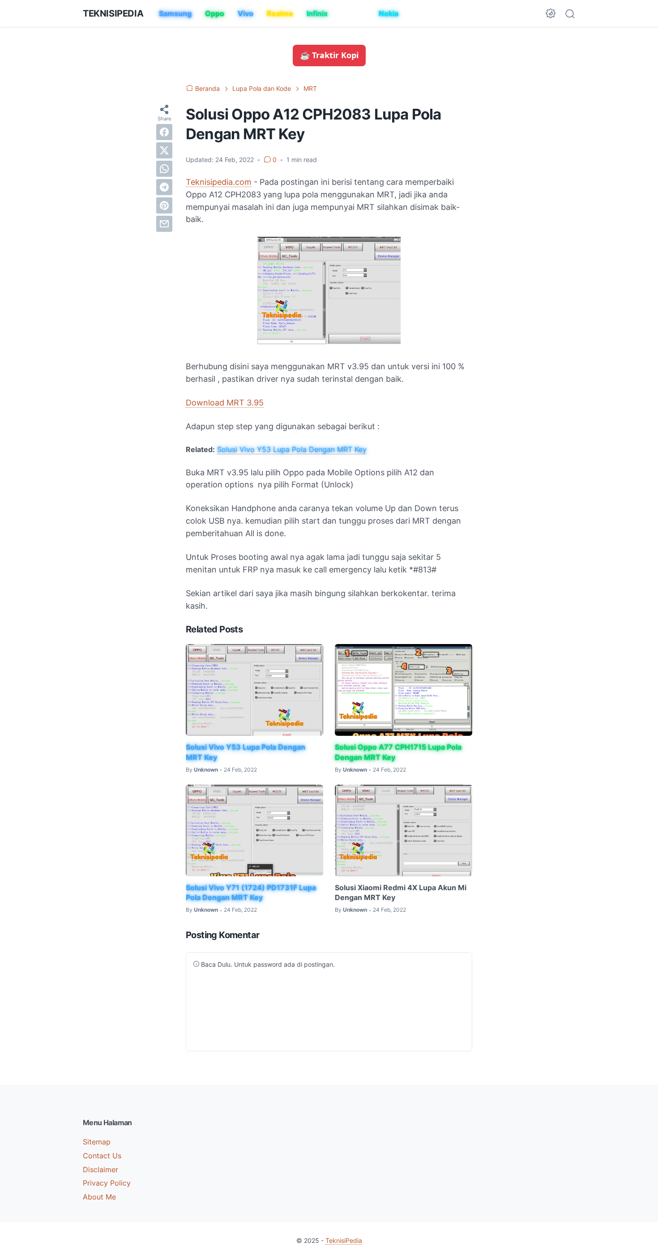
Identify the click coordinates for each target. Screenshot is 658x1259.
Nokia (388, 13)
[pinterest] (164, 205)
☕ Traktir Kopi (329, 55)
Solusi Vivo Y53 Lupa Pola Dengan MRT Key (292, 449)
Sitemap (97, 1141)
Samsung (175, 13)
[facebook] (164, 132)
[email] (164, 223)
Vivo (245, 13)
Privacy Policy (107, 1182)
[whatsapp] (164, 168)
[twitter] (164, 150)
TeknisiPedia (113, 13)
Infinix (317, 13)
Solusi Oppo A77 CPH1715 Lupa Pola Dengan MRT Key (398, 752)
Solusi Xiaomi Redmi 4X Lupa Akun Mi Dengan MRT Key (400, 892)
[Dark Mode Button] (550, 13)
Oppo (214, 13)
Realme (280, 13)
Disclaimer (100, 1169)
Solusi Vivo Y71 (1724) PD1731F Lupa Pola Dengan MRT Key (251, 892)
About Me (99, 1196)
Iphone (353, 13)
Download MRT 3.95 (225, 402)
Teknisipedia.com (219, 182)
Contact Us (102, 1155)
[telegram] (164, 187)
